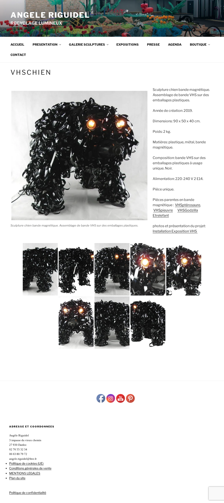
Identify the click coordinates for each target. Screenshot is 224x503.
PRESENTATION (45, 44)
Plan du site (17, 478)
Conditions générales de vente (30, 468)
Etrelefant (161, 215)
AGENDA (175, 44)
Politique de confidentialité (27, 492)
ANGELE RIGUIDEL (50, 14)
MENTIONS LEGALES (24, 473)
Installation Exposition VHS (175, 231)
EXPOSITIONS (127, 44)
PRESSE (153, 44)
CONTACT (18, 55)
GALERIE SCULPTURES (87, 44)
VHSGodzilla (187, 210)
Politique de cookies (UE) (26, 463)
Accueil (17, 44)
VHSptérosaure (187, 205)
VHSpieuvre (163, 210)
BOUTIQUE (198, 44)
